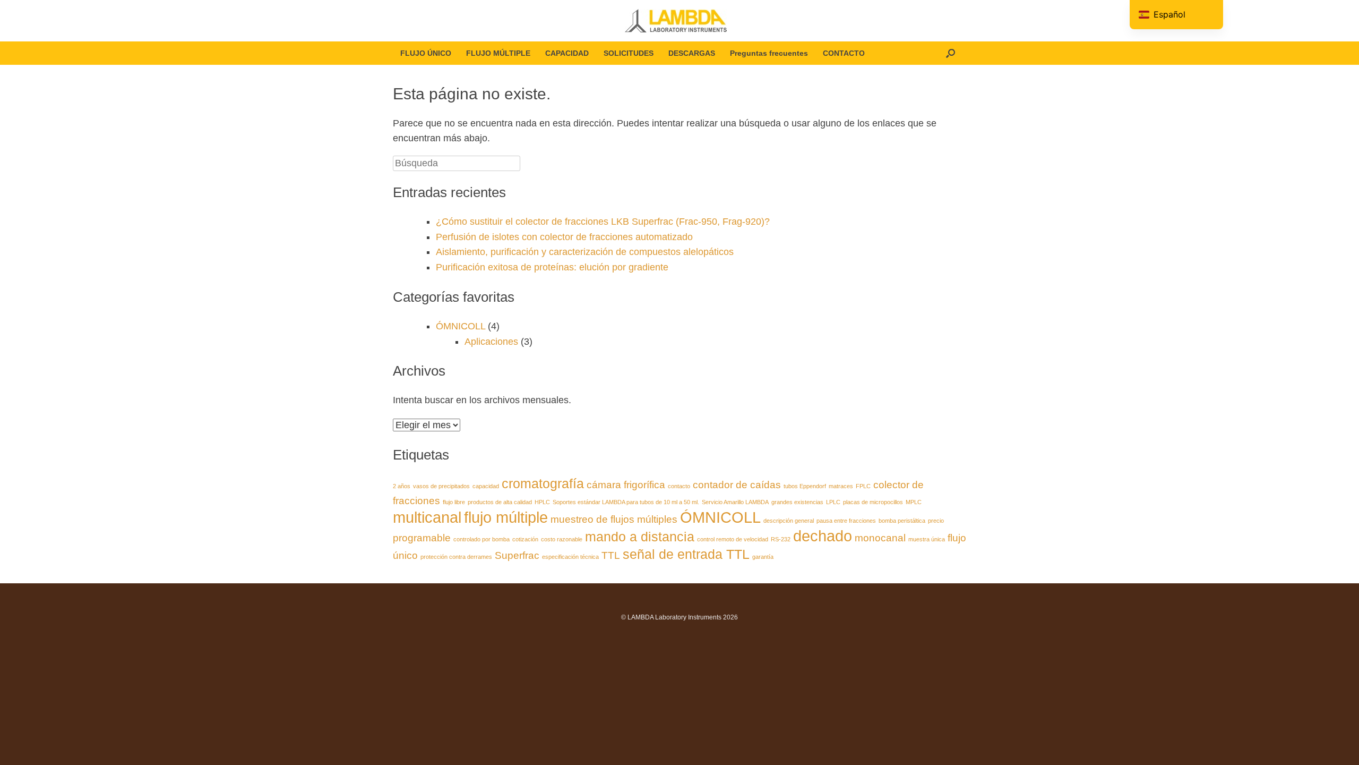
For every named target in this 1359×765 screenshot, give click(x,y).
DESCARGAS (691, 53)
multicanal (427, 517)
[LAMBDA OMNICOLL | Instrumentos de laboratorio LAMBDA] (679, 20)
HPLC (542, 502)
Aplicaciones (491, 341)
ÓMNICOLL (460, 326)
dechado (822, 536)
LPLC (833, 502)
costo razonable (561, 539)
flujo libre (454, 502)
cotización (525, 539)
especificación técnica (570, 557)
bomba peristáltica (902, 520)
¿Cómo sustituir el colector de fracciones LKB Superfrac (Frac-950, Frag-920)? (603, 221)
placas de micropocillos (873, 502)
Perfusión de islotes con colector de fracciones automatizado (564, 237)
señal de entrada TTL (686, 554)
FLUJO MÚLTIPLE (498, 53)
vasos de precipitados (441, 486)
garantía (762, 557)
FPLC (863, 486)
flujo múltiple (506, 517)
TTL (610, 555)
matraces (841, 486)
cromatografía (543, 484)
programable (422, 537)
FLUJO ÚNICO (425, 53)
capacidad (485, 486)
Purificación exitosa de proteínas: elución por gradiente (552, 267)
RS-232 (780, 539)
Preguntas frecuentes (769, 53)
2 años (401, 486)
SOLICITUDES (628, 53)
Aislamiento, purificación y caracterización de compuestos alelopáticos (585, 251)
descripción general (788, 520)
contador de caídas (737, 484)
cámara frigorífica (626, 484)
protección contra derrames (456, 557)
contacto (679, 486)
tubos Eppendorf (805, 486)
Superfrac (517, 555)
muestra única (926, 539)
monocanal (880, 537)
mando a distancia (639, 537)
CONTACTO (844, 53)
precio (936, 520)
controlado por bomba (481, 539)
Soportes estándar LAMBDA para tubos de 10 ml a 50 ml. (626, 502)
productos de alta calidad (500, 502)
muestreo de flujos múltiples (614, 519)
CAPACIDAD (567, 53)
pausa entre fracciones (846, 520)
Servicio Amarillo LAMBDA (735, 502)
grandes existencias (797, 502)
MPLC (914, 502)
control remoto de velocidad (732, 539)
